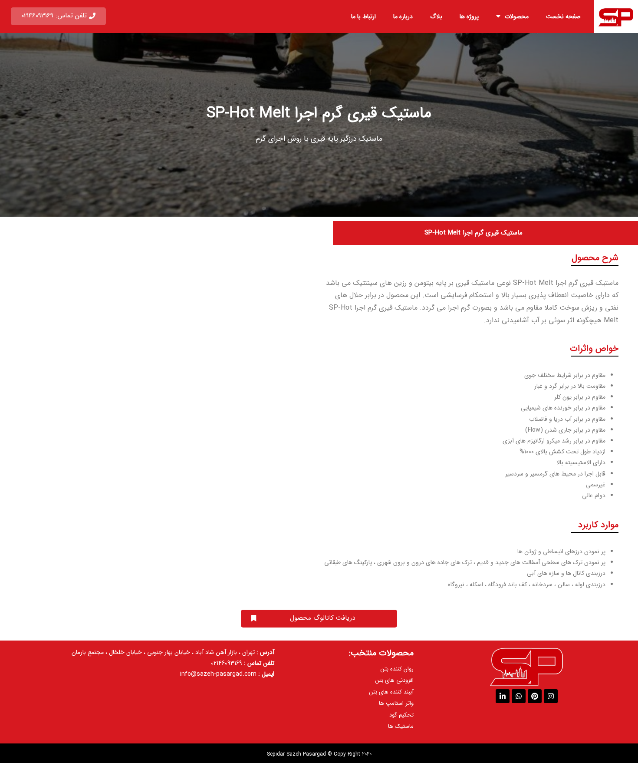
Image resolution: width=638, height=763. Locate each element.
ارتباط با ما (363, 16)
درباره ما (403, 16)
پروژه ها (469, 16)
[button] (58, 16)
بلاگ (436, 16)
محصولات (517, 16)
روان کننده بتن (397, 669)
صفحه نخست (563, 16)
